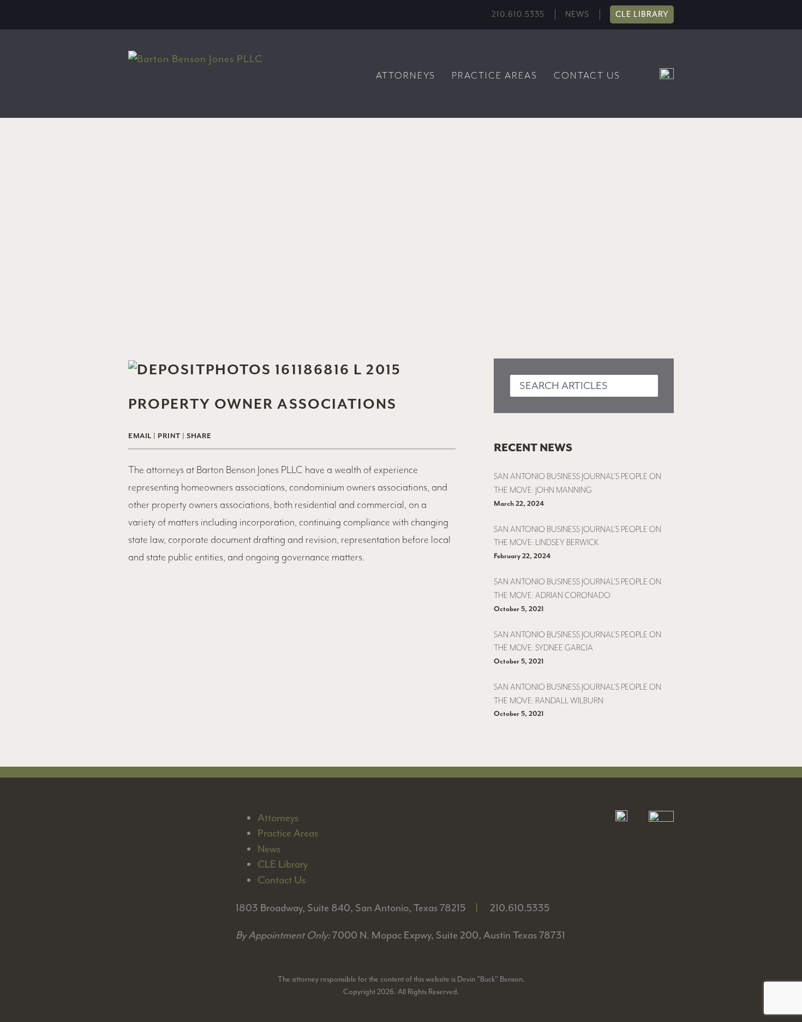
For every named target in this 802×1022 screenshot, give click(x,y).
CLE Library (641, 14)
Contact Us (587, 75)
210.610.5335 (518, 14)
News (577, 14)
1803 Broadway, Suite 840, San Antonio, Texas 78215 (350, 908)
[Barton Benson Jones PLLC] (195, 58)
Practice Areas (494, 75)
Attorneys (405, 75)
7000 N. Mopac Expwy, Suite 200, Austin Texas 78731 (448, 935)
